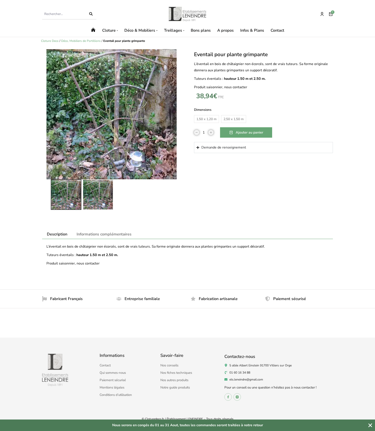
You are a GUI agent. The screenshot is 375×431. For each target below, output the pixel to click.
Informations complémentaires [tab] (104, 234)
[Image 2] (98, 194)
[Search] (91, 14)
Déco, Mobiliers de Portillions (81, 41)
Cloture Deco (50, 41)
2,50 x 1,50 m (234, 119)
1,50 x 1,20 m (206, 119)
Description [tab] (57, 234)
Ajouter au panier (249, 132)
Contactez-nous (239, 356)
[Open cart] (331, 14)
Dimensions (202, 110)
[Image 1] (66, 194)
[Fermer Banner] (370, 425)
